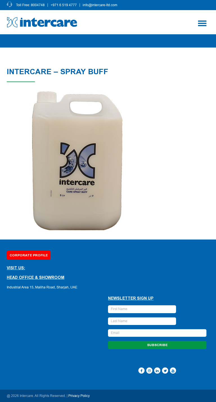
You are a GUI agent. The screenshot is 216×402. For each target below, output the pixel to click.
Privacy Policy (79, 396)
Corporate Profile (29, 255)
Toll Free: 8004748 (30, 5)
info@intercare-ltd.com (100, 5)
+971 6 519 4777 (64, 5)
